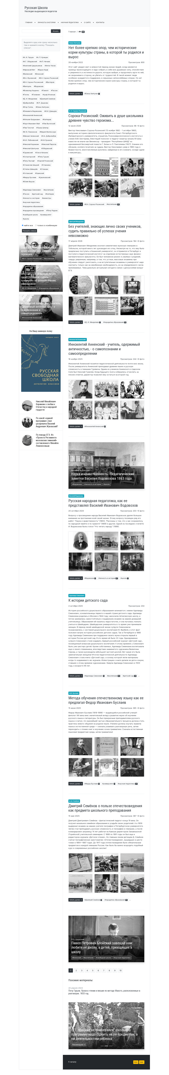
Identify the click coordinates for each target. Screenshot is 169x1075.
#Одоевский (28, 153)
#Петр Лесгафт (29, 161)
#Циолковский (44, 177)
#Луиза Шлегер (42, 128)
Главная (72, 31)
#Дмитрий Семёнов (47, 99)
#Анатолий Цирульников (32, 66)
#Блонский (39, 74)
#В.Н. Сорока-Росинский (94, 204)
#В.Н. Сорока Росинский (48, 78)
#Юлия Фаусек (29, 182)
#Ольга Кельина (41, 153)
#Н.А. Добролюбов (48, 136)
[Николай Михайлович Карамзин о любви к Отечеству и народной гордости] (27, 405)
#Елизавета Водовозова (32, 111)
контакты (100, 22)
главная (28, 22)
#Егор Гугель (28, 107)
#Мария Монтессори (48, 132)
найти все (28, 225)
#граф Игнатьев (49, 95)
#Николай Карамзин (31, 144)
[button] (74, 1025)
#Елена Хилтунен (42, 107)
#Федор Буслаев (29, 177)
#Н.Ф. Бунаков (46, 140)
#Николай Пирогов (49, 144)
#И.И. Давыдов (50, 111)
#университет (45, 215)
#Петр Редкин (51, 210)
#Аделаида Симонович (32, 190)
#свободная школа (30, 215)
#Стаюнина (46, 165)
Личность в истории (47, 22)
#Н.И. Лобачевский (30, 140)
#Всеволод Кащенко (31, 90)
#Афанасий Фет (29, 70)
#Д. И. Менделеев (30, 99)
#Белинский (27, 74)
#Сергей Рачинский (45, 161)
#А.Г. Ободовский (30, 61)
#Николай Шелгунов (31, 148)
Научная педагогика (70, 22)
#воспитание (49, 190)
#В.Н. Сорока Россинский (33, 82)
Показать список (29, 231)
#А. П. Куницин (42, 57)
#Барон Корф (43, 70)
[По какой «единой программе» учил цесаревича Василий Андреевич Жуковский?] (27, 422)
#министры (46, 198)
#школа (26, 219)
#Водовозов (38, 86)
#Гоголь (26, 95)
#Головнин (36, 95)
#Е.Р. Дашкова (42, 103)
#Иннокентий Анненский (32, 115)
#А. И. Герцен (28, 57)
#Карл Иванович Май (31, 124)
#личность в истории (31, 198)
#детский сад (37, 194)
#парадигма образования (33, 206)
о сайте (87, 22)
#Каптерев (47, 119)
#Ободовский (46, 148)
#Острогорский (29, 157)
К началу (72, 1062)
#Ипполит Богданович (31, 119)
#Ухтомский (28, 173)
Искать (56, 31)
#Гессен (54, 90)
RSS (135, 1062)
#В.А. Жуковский (29, 78)
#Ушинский (39, 173)
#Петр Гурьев (43, 157)
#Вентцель (27, 86)
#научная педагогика (31, 202)
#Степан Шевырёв (30, 169)
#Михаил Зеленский (31, 136)
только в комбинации (47, 225)
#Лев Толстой (28, 128)
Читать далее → (75, 94)
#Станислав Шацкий (31, 165)
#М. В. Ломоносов (30, 132)
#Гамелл (45, 90)
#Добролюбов (28, 103)
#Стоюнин (44, 169)
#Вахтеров (50, 82)
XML (141, 1062)
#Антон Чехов (50, 66)
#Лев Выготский (48, 124)
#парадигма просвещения (33, 210)
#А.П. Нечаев (45, 61)
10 (121, 970)
